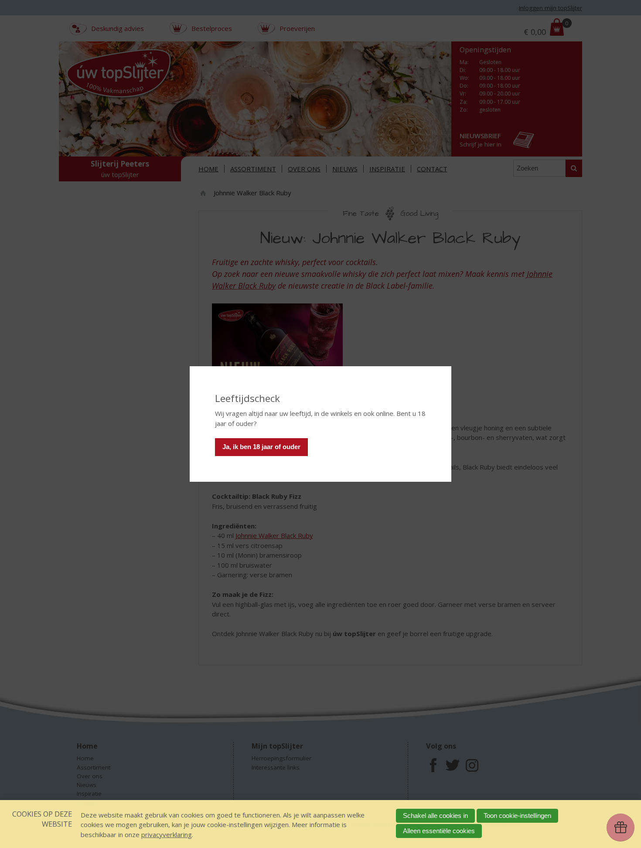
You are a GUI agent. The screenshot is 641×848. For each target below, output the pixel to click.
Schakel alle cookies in (435, 815)
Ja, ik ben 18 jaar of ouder (261, 446)
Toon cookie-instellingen (517, 815)
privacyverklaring (166, 834)
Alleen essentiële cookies (439, 830)
